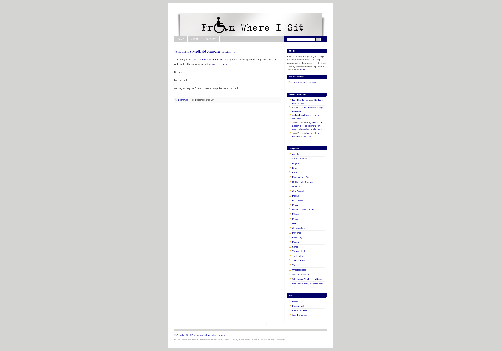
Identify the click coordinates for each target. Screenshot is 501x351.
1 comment (183, 100)
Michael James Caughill (303, 209)
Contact (211, 39)
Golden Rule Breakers (302, 182)
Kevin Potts (244, 339)
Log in (295, 301)
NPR (294, 223)
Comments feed (299, 311)
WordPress (269, 339)
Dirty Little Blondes (301, 100)
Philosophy (297, 237)
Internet (295, 196)
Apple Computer (299, 159)
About (194, 39)
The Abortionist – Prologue (304, 82)
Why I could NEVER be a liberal (307, 279)
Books (295, 172)
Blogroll (295, 163)
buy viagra (244, 59)
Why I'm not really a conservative (308, 284)
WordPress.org (299, 315)
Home (181, 39)
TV (293, 265)
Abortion (296, 154)
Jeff (294, 115)
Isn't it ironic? (298, 200)
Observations (298, 228)
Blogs (294, 168)
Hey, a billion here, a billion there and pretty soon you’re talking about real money (308, 126)
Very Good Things (300, 274)
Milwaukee (297, 214)
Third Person (298, 260)
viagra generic (230, 59)
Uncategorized (299, 270)
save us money (219, 64)
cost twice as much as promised (205, 59)
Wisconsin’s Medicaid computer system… (204, 51)
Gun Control (298, 191)
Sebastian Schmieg (219, 339)
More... (303, 69)
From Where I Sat (300, 177)
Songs (295, 247)
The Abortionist (299, 251)
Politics (295, 242)
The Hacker (298, 256)
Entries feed (298, 306)
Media (295, 205)
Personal (296, 233)
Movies (295, 219)
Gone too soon (299, 186)
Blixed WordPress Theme (186, 339)
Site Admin (281, 339)
